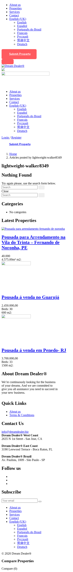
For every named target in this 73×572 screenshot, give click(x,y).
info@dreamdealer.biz (15, 431)
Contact (14, 15)
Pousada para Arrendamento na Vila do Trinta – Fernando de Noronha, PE (33, 242)
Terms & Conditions (21, 415)
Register (16, 137)
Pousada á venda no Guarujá (30, 297)
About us (15, 4)
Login (6, 137)
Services (14, 12)
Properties (15, 8)
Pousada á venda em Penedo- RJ (34, 350)
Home (13, 154)
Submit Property (20, 54)
